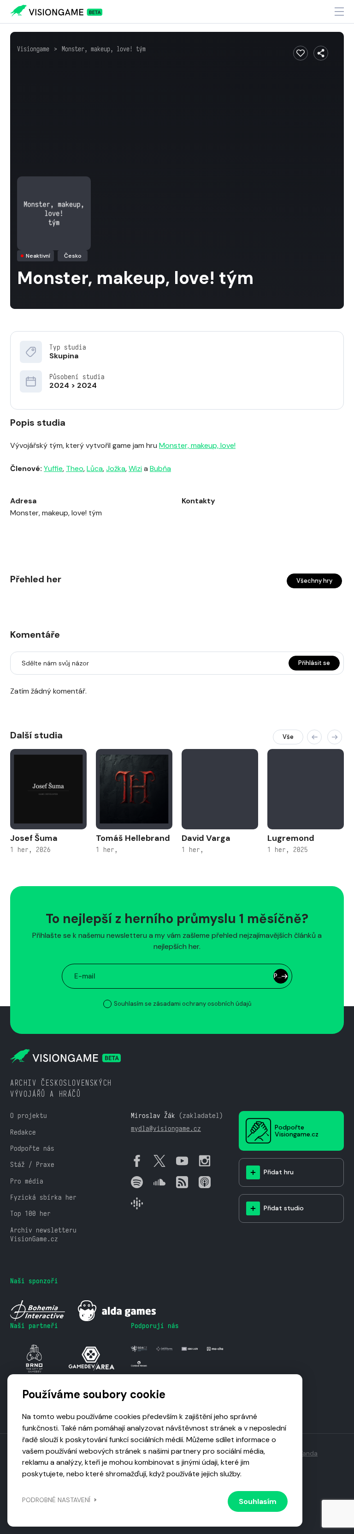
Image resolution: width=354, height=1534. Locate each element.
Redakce (23, 1132)
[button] (314, 737)
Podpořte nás (32, 1148)
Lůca (95, 468)
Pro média (26, 1181)
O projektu (28, 1115)
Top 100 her (30, 1213)
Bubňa (160, 468)
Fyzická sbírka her (43, 1197)
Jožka (115, 468)
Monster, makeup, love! (197, 445)
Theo (74, 468)
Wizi (135, 468)
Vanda (308, 1453)
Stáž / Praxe (32, 1164)
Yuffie (53, 468)
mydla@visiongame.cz (166, 1128)
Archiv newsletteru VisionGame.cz (43, 1234)
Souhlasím (258, 1501)
